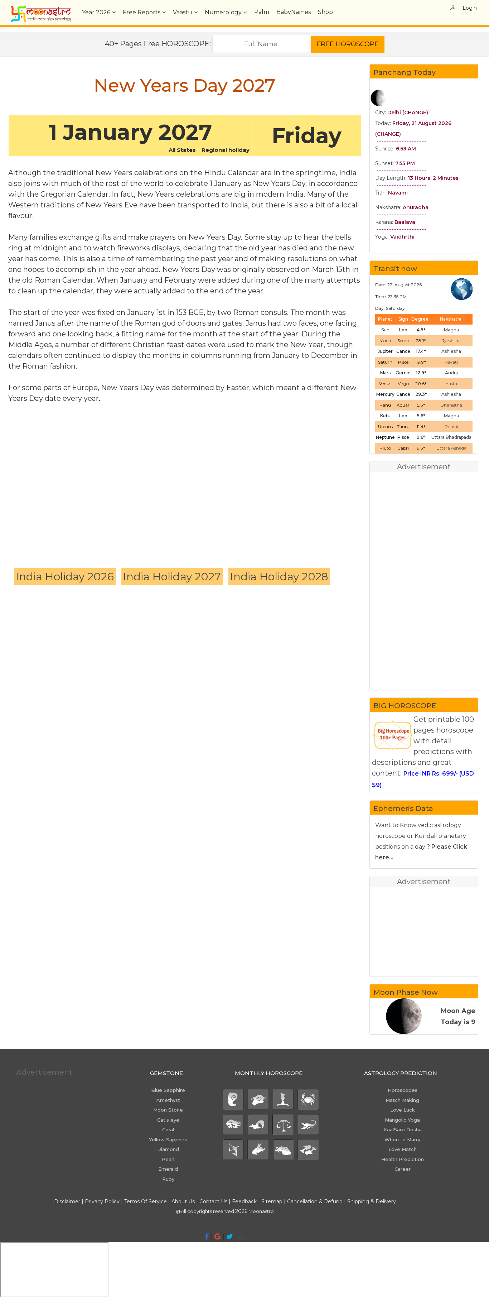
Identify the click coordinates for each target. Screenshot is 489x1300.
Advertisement (44, 1072)
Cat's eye (168, 1120)
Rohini (451, 426)
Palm (261, 12)
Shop (325, 12)
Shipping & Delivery (371, 1201)
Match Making (402, 1100)
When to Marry (402, 1139)
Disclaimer (67, 1201)
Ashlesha (451, 351)
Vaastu (182, 12)
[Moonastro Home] (41, 9)
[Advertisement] (184, 475)
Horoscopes (402, 1090)
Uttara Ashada (451, 448)
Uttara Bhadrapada (451, 437)
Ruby (168, 1179)
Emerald (168, 1169)
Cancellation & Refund (315, 1201)
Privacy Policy (102, 1201)
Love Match (402, 1149)
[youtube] (242, 1236)
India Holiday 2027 (172, 576)
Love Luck (402, 1110)
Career (402, 1169)
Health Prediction (402, 1159)
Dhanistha (451, 405)
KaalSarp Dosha (402, 1129)
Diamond (168, 1149)
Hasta (451, 383)
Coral (168, 1129)
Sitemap (272, 1201)
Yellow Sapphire (168, 1139)
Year (96, 12)
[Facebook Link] (207, 1236)
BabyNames (293, 12)
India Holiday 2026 (65, 576)
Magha (451, 329)
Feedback (244, 1201)
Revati (451, 362)
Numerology (223, 12)
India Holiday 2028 (279, 576)
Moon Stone (168, 1110)
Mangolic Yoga (402, 1120)
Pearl (168, 1159)
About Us (183, 1201)
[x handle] (229, 1236)
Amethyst (168, 1100)
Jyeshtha (451, 340)
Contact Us (213, 1201)
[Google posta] (217, 1236)
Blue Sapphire (168, 1090)
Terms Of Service (145, 1201)
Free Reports (141, 12)
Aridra (451, 372)
